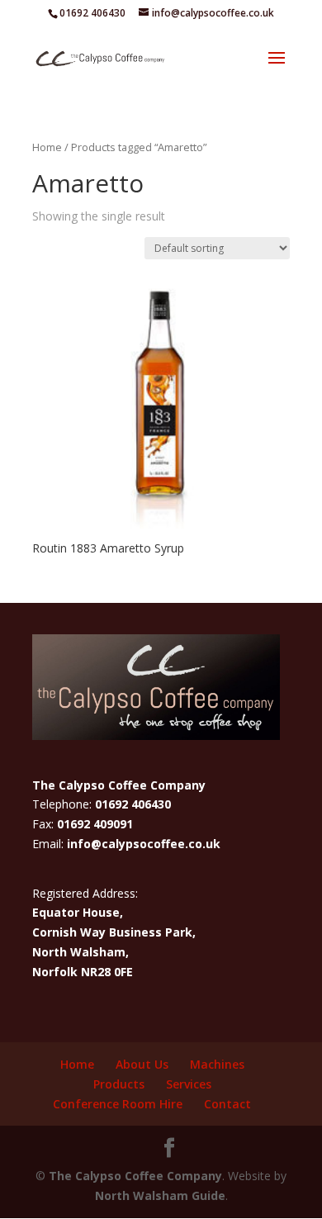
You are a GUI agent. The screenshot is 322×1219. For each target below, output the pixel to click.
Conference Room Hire (117, 1104)
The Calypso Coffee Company (135, 1175)
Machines (217, 1064)
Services (188, 1084)
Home (47, 147)
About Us (142, 1064)
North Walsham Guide (160, 1195)
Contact (227, 1104)
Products (118, 1084)
